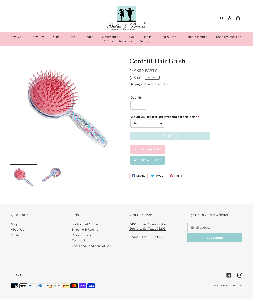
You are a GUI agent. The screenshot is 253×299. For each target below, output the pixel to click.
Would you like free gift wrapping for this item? (163, 117)
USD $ (19, 275)
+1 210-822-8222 (152, 237)
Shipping (134, 84)
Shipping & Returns (85, 229)
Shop (14, 224)
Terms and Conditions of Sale (92, 246)
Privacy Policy (81, 235)
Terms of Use (80, 240)
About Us (17, 229)
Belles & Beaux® (232, 285)
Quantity (136, 97)
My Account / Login (85, 224)
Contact (16, 235)
